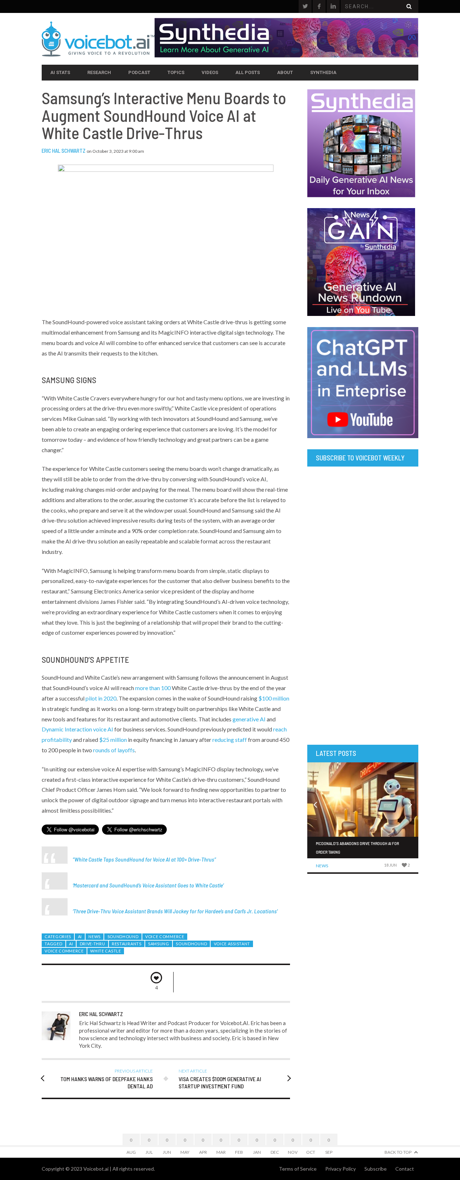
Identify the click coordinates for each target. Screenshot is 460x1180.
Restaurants (127, 943)
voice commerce (64, 951)
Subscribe (375, 1169)
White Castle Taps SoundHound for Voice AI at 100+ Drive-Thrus (144, 859)
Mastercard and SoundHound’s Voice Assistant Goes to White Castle (148, 885)
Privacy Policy (340, 1169)
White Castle (105, 951)
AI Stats (60, 72)
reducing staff (229, 739)
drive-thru (92, 943)
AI (80, 936)
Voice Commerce (164, 936)
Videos (210, 72)
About (285, 72)
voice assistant (232, 943)
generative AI (249, 719)
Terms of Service (298, 1169)
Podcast (139, 72)
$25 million (113, 739)
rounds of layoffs (114, 750)
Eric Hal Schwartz (64, 150)
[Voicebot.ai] (98, 39)
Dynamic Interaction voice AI (77, 729)
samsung (158, 943)
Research (99, 72)
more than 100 (153, 687)
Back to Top (398, 1152)
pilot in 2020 (101, 698)
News (94, 936)
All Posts (247, 72)
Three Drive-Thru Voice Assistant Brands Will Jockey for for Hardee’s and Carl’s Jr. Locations (175, 911)
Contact (404, 1169)
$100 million (273, 698)
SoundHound (123, 936)
